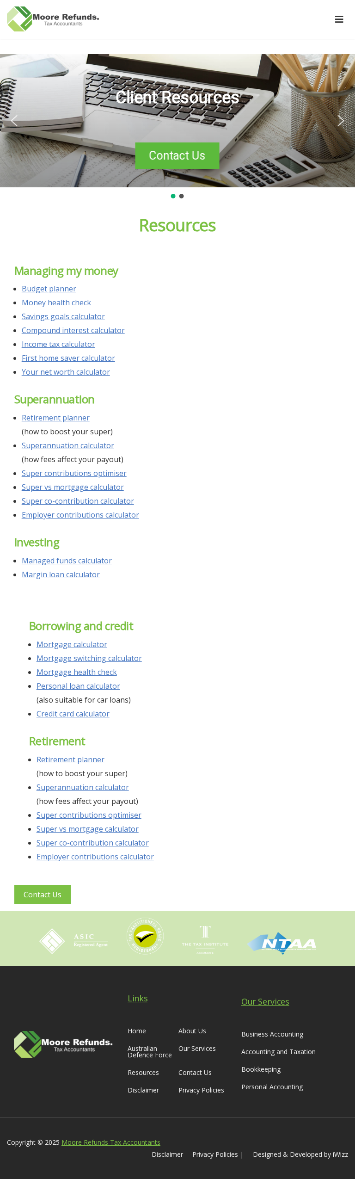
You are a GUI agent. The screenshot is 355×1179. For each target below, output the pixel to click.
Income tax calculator (58, 344)
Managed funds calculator (67, 561)
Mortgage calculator (72, 644)
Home (137, 1030)
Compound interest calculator (73, 330)
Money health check (56, 302)
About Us (192, 1030)
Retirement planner (56, 418)
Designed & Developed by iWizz (300, 1154)
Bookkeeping (261, 1069)
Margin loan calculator (61, 574)
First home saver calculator (68, 358)
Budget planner (49, 289)
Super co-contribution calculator (78, 501)
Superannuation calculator (68, 445)
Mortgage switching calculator (89, 658)
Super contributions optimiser (74, 473)
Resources (143, 1072)
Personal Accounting (272, 1086)
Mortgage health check (77, 672)
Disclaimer (143, 1090)
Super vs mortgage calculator (73, 487)
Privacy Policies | (218, 1154)
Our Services (197, 1048)
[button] (13, 120)
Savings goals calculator (63, 316)
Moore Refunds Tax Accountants (110, 1142)
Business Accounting (272, 1034)
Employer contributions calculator (80, 515)
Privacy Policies (201, 1090)
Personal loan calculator (78, 686)
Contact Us (42, 894)
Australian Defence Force (150, 1051)
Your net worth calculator (66, 372)
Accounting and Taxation (278, 1051)
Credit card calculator (73, 714)
